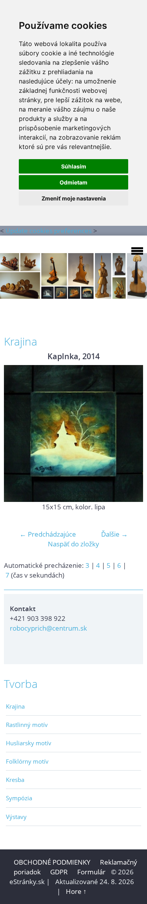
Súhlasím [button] (73, 166)
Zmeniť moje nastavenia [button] (74, 198)
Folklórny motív (27, 761)
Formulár (91, 871)
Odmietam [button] (73, 182)
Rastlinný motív (27, 725)
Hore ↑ (76, 891)
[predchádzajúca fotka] (16, 433)
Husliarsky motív (28, 743)
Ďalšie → (114, 534)
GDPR (59, 871)
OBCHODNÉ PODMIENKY (52, 862)
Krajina (15, 706)
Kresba (15, 779)
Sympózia (19, 798)
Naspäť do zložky (73, 543)
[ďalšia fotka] (130, 433)
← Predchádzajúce (48, 534)
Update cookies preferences (48, 230)
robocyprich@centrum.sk (48, 628)
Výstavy (16, 817)
